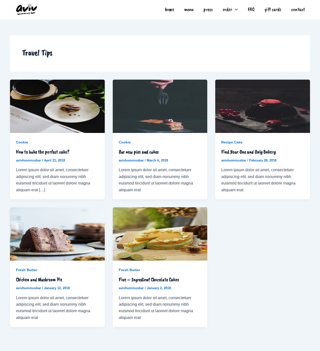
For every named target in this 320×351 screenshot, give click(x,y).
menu (189, 9)
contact (298, 9)
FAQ (251, 9)
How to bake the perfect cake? (43, 152)
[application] (235, 9)
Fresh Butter (26, 270)
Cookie (22, 142)
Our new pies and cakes (139, 152)
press (208, 9)
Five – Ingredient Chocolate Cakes (149, 279)
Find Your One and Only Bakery (248, 152)
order (227, 9)
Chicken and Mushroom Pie (39, 279)
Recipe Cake (231, 142)
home (169, 9)
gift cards (272, 9)
